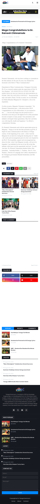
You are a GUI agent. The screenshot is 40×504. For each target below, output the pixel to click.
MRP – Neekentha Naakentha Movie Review (22, 349)
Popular (8, 328)
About (19, 501)
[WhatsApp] (21, 168)
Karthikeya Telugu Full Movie (20, 332)
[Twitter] (12, 168)
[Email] (25, 168)
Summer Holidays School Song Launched (29, 190)
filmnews (9, 26)
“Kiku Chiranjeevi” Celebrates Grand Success (8, 191)
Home (4, 26)
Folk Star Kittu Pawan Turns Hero (9, 212)
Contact (26, 501)
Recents (20, 328)
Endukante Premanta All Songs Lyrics (23, 21)
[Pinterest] (17, 168)
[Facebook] (8, 168)
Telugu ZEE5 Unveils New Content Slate (15, 382)
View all (36, 173)
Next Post (34, 265)
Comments (32, 328)
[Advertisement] (20, 304)
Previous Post (7, 265)
